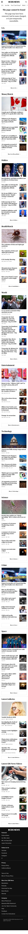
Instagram (4, 855)
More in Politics (13, 220)
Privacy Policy (5, 865)
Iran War (7, 5)
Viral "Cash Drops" (16, 5)
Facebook (4, 853)
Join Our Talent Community (9, 906)
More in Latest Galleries (13, 757)
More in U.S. (13, 88)
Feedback (4, 911)
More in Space (13, 693)
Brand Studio (5, 891)
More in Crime (13, 625)
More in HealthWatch (14, 286)
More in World (13, 359)
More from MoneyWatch (13, 154)
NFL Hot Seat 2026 (7, 840)
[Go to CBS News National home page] (14, 2)
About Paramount (6, 900)
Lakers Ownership (6, 843)
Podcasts (4, 885)
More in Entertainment (13, 425)
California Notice (6, 868)
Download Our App (7, 888)
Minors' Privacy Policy (7, 876)
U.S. (2, 5)
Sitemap (4, 893)
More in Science (13, 559)
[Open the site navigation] (4, 2)
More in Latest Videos (13, 823)
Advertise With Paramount (9, 903)
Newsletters (5, 883)
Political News (5, 835)
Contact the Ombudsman (8, 913)
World (23, 5)
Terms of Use (5, 873)
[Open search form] (26, 2)
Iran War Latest (5, 838)
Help (3, 908)
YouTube (4, 850)
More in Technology (13, 491)
